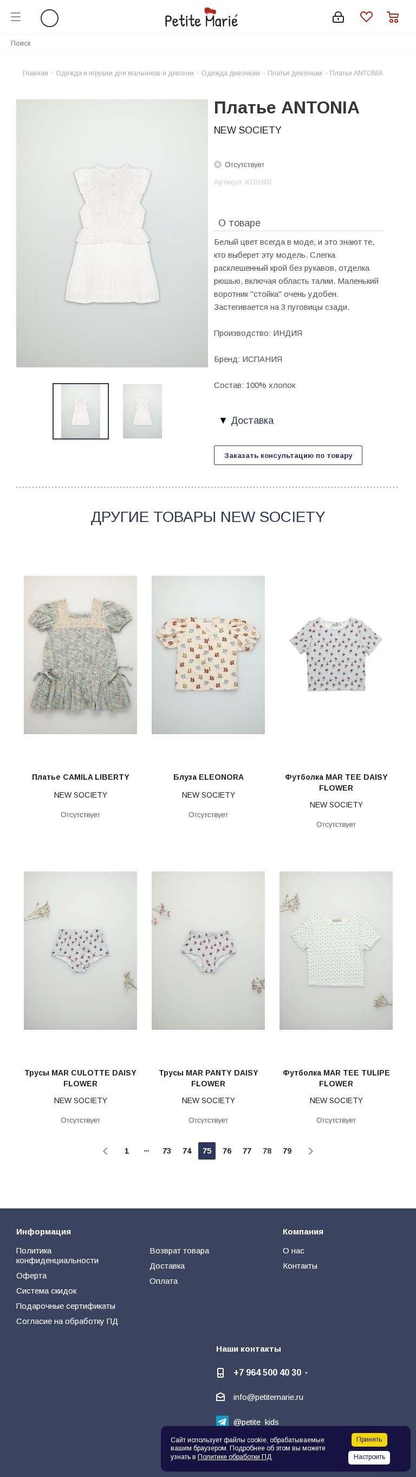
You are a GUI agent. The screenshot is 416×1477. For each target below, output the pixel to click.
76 (227, 1151)
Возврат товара (179, 1250)
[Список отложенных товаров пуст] (373, 17)
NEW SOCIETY (248, 130)
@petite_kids (256, 1422)
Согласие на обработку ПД (67, 1321)
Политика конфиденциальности (57, 1255)
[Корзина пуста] (396, 17)
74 (187, 1151)
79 (287, 1151)
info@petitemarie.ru (268, 1397)
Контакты (300, 1265)
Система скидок (46, 1290)
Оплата (164, 1280)
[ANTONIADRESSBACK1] (112, 232)
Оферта (31, 1275)
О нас (293, 1250)
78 (267, 1151)
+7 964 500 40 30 (267, 1372)
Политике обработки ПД (234, 1457)
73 (166, 1151)
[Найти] (402, 42)
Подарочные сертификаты (65, 1305)
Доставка (167, 1265)
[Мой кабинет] (338, 17)
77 (247, 1151)
